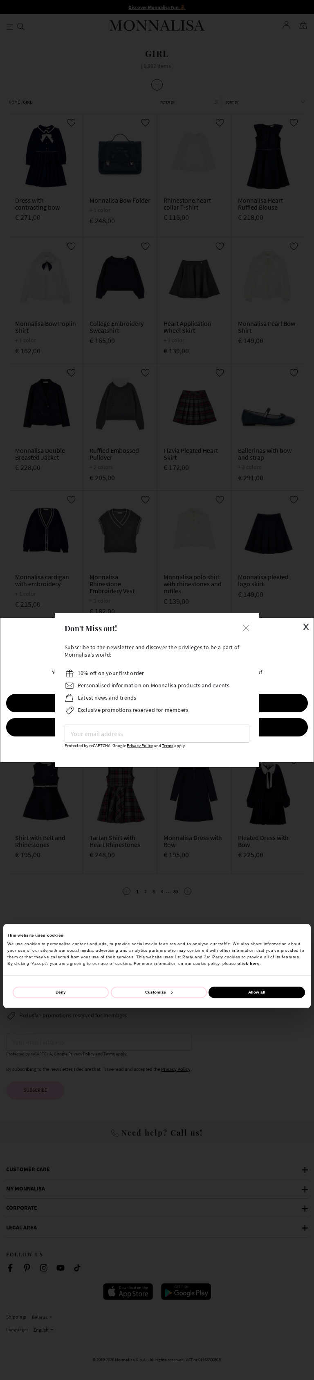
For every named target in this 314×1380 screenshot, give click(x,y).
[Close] (246, 627)
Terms (167, 745)
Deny (61, 992)
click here (249, 963)
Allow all (256, 992)
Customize (155, 992)
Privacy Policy (140, 745)
